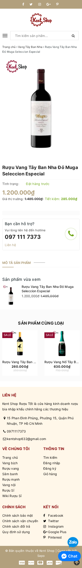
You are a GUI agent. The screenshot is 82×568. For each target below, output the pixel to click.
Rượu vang (10, 468)
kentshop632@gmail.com (26, 439)
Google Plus (56, 532)
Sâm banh (10, 474)
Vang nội (8, 485)
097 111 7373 (23, 237)
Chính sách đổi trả (16, 526)
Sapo (41, 556)
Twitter (53, 521)
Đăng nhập (51, 463)
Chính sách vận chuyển (20, 521)
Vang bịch (10, 463)
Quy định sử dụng (16, 532)
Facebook (55, 515)
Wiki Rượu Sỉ (11, 496)
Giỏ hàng (50, 474)
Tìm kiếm (50, 457)
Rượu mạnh (11, 479)
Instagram (55, 526)
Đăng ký (49, 468)
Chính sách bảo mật (17, 515)
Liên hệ (10, 245)
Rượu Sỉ (8, 490)
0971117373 (16, 431)
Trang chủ (10, 457)
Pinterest (54, 537)
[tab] (16, 262)
